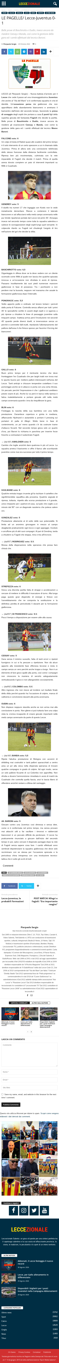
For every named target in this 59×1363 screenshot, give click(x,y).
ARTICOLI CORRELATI (19, 1003)
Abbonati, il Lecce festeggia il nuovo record (8, 1023)
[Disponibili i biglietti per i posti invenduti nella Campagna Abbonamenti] (49, 1014)
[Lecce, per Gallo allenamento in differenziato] (29, 1014)
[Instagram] (23, 1210)
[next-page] (31, 1031)
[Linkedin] (44, 51)
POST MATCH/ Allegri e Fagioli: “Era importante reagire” (45, 901)
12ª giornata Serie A (15, 873)
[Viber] (31, 51)
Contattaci (37, 1352)
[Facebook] (4, 51)
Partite (40, 13)
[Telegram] (24, 51)
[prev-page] (27, 1031)
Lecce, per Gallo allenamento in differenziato (26, 1023)
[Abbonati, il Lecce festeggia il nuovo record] (10, 1014)
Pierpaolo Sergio (9, 44)
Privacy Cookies (24, 1352)
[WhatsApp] (17, 51)
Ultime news (50, 13)
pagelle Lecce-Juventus (11, 875)
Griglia (19, 13)
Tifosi (3, 1338)
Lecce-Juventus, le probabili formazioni (12, 900)
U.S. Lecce (40, 875)
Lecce (27, 13)
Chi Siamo (12, 1352)
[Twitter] (11, 51)
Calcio (16, 10)
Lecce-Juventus (30, 873)
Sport (10, 10)
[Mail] (31, 996)
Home (3, 10)
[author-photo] (29, 918)
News (33, 13)
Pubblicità (47, 1352)
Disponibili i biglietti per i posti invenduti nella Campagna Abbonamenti (47, 1024)
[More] (51, 51)
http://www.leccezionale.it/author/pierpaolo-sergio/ (29, 931)
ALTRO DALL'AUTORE (40, 1003)
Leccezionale (42, 873)
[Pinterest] (37, 51)
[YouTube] (44, 1210)
